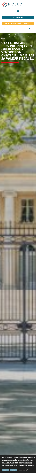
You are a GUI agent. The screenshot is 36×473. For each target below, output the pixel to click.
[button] (18, 11)
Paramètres (22, 470)
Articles (9, 35)
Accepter (5, 470)
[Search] (29, 29)
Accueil (3, 35)
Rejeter (13, 470)
